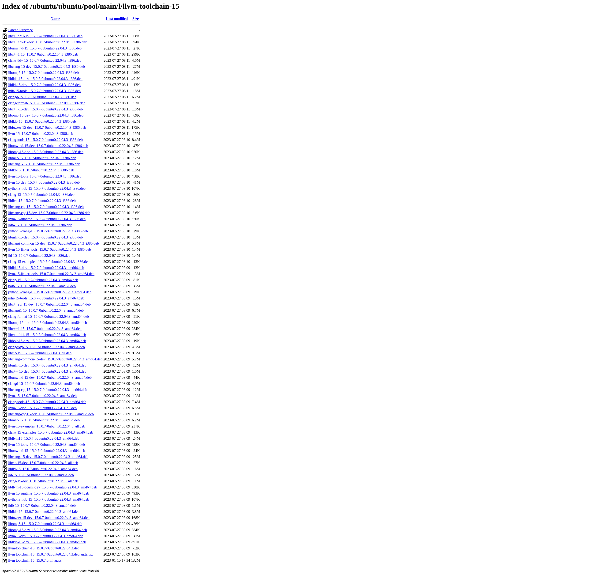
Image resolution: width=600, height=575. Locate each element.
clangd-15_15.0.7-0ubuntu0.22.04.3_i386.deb (42, 97)
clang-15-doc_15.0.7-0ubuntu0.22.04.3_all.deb (43, 481)
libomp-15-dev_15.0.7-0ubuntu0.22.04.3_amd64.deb (47, 530)
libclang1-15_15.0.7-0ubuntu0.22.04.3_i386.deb (44, 164)
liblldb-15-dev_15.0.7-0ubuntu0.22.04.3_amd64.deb (47, 542)
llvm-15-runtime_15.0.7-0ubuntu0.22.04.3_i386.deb (47, 219)
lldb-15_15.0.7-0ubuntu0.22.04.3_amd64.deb (42, 505)
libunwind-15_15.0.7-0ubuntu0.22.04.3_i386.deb (45, 48)
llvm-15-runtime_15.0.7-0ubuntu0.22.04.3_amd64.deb (48, 493)
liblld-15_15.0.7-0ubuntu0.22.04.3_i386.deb (41, 170)
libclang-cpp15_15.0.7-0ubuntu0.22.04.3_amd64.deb (47, 390)
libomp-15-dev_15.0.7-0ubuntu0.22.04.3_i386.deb (45, 115)
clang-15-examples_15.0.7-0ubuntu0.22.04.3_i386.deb (49, 262)
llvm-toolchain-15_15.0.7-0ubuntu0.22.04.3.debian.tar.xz (50, 554)
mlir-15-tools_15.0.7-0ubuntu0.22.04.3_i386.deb (44, 91)
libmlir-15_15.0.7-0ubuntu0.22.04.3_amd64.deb (44, 420)
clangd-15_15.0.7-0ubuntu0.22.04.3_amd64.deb (44, 384)
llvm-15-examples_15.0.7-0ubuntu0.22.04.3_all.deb (46, 426)
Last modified (117, 19)
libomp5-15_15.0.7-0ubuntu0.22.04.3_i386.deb (43, 73)
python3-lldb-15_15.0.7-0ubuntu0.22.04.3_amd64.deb (48, 499)
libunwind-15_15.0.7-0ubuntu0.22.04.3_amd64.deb (46, 451)
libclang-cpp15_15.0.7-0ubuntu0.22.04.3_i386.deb (46, 207)
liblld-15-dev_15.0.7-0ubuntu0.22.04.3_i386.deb (44, 85)
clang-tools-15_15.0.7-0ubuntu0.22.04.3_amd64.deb (47, 402)
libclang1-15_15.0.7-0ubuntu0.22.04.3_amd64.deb (46, 310)
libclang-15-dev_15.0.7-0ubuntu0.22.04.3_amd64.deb (48, 457)
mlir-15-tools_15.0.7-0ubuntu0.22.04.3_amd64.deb (46, 298)
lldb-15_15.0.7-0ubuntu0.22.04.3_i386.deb (40, 225)
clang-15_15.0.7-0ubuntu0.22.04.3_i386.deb (41, 195)
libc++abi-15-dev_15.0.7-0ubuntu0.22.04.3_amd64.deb (49, 304)
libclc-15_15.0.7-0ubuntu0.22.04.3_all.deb (39, 353)
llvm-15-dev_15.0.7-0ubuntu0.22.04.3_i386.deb (44, 182)
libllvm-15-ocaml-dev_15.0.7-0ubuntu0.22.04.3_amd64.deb (52, 487)
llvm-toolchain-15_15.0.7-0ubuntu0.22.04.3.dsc (43, 548)
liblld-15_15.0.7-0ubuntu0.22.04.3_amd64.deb (43, 469)
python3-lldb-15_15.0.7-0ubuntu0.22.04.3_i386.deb (47, 188)
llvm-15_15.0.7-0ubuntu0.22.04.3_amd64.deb (42, 396)
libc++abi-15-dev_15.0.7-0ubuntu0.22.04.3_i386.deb (47, 42)
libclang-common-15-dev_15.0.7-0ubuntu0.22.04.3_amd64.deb (55, 359)
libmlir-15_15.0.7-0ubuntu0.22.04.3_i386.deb (42, 158)
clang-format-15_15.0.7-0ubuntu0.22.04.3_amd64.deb (48, 316)
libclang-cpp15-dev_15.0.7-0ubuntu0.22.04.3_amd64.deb (51, 414)
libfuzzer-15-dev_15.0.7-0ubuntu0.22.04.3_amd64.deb (49, 518)
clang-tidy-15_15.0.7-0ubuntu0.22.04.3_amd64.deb (46, 347)
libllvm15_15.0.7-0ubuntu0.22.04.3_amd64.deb (43, 438)
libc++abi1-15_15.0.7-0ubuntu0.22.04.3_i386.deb (45, 36)
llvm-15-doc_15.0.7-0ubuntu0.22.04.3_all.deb (42, 408)
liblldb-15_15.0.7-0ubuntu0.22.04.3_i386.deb (42, 121)
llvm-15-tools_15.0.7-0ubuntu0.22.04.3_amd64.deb (46, 444)
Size (135, 19)
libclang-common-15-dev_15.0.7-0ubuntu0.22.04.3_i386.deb (53, 243)
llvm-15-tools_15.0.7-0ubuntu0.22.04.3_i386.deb (44, 176)
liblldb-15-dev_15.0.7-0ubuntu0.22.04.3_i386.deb (45, 79)
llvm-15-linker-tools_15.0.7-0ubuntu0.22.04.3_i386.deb (49, 249)
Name (55, 19)
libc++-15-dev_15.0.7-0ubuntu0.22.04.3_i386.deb (45, 109)
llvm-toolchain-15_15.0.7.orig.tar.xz (34, 560)
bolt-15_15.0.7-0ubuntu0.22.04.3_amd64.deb (42, 286)
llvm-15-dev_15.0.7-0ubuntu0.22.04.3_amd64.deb (45, 536)
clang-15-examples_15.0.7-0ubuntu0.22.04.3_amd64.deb (50, 432)
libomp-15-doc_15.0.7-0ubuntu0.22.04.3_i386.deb (45, 152)
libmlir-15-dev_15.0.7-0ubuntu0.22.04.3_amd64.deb (47, 365)
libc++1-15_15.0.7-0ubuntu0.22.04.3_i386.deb (43, 54)
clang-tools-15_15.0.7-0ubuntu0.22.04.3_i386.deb (45, 140)
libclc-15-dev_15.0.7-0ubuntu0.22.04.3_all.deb (43, 463)
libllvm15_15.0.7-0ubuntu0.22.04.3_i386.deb (42, 201)
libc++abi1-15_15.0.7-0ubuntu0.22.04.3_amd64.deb (47, 335)
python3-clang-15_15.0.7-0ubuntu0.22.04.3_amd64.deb (49, 292)
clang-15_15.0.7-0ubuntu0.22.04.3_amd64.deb (43, 280)
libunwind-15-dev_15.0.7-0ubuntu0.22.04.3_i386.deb (48, 146)
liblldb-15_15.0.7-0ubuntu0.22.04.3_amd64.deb (43, 512)
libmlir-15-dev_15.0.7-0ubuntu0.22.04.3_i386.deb (45, 237)
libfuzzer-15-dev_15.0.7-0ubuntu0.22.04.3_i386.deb (47, 127)
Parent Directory (20, 30)
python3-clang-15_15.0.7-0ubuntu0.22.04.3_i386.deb (48, 231)
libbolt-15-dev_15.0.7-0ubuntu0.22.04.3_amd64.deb (47, 341)
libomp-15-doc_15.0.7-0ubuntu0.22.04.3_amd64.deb (47, 323)
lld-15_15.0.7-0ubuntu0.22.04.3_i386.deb (39, 255)
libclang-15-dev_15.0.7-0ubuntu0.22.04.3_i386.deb (46, 66)
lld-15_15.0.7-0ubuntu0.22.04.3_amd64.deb (41, 475)
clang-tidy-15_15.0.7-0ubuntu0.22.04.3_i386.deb (44, 60)
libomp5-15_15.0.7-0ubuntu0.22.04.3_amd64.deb (45, 524)
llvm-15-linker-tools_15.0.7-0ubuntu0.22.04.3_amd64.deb (51, 274)
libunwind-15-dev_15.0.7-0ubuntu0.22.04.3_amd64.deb (50, 377)
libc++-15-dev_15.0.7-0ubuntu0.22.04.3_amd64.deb (47, 371)
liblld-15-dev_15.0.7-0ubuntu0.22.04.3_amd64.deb (46, 268)
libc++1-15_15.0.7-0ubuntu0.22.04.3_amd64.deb (45, 329)
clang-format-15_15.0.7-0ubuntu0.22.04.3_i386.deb (46, 103)
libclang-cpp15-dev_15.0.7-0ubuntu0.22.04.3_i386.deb (49, 213)
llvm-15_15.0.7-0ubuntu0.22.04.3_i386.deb (40, 134)
